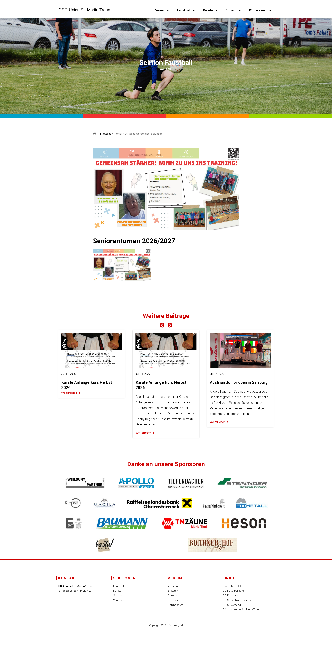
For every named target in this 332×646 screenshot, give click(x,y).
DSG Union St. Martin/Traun (84, 9)
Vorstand (173, 586)
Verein (159, 10)
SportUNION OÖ (232, 586)
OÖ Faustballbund (234, 590)
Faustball (183, 10)
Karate (208, 10)
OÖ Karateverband (234, 595)
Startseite (105, 133)
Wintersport (258, 10)
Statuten (173, 590)
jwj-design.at (176, 625)
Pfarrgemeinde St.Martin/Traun (241, 609)
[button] (158, 111)
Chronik (172, 595)
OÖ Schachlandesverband (239, 600)
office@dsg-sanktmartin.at (74, 590)
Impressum (175, 600)
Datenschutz (175, 605)
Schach (231, 10)
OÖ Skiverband (232, 605)
